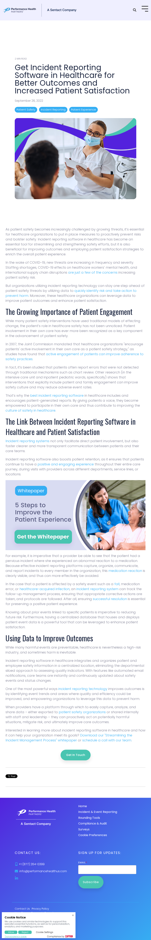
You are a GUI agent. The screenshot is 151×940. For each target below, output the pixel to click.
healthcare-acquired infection (45, 589)
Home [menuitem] (82, 806)
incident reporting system (97, 589)
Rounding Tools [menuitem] (89, 818)
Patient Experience (83, 109)
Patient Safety (26, 109)
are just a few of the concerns (92, 272)
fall (117, 584)
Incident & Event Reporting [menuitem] (97, 812)
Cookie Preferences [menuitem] (92, 835)
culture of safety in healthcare (30, 410)
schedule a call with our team (106, 740)
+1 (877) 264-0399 (32, 864)
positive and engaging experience (66, 464)
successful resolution (110, 599)
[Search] (134, 10)
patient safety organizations (82, 712)
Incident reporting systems (27, 441)
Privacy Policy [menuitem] (40, 909)
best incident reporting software (57, 395)
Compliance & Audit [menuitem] (92, 823)
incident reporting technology (82, 688)
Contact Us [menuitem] (22, 909)
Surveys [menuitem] (83, 829)
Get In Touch (75, 755)
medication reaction (125, 570)
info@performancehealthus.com (43, 871)
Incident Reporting (53, 109)
